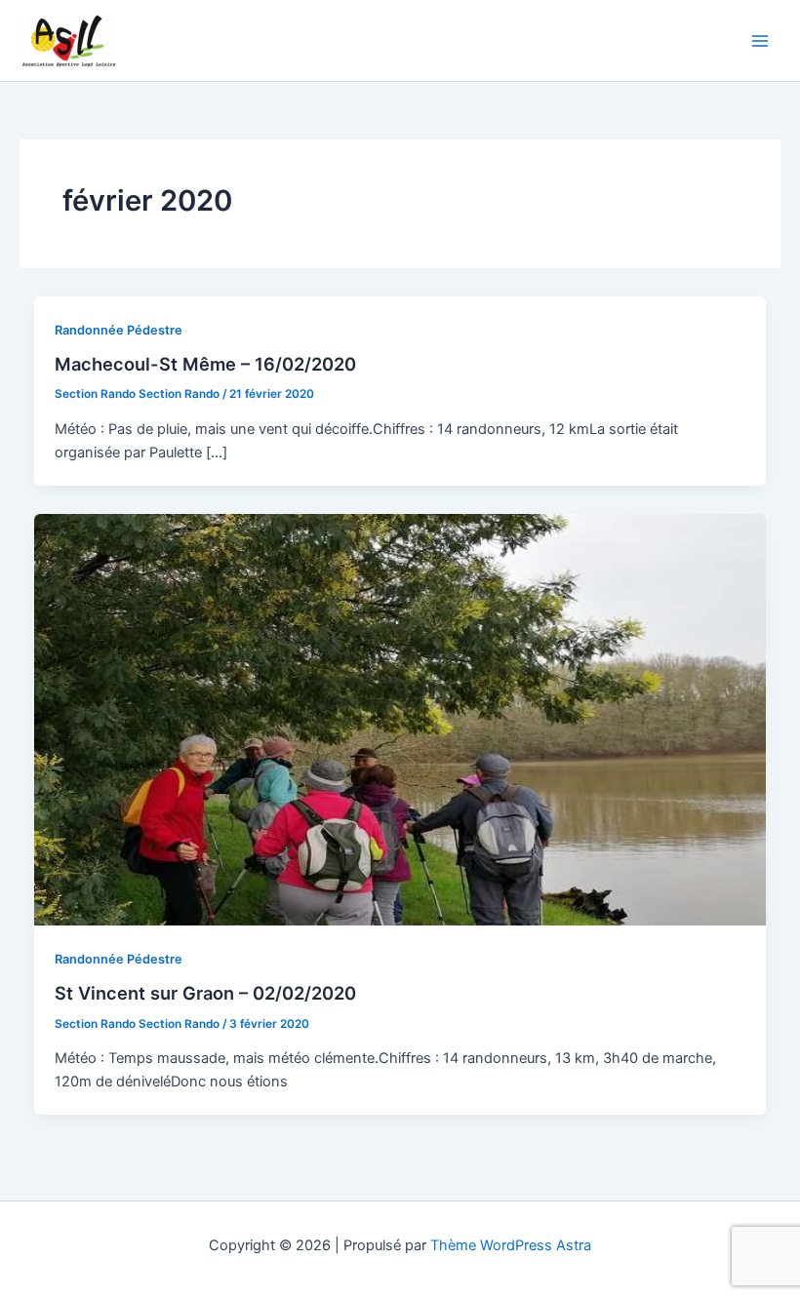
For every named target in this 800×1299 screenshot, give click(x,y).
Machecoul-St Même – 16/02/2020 (205, 363)
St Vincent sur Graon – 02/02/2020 (205, 993)
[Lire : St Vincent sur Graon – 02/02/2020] (400, 719)
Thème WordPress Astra (510, 1245)
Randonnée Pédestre (118, 330)
